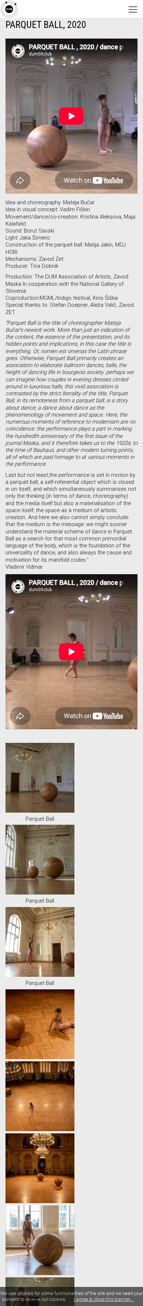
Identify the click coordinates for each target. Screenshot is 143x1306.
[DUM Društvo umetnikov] (9, 9)
